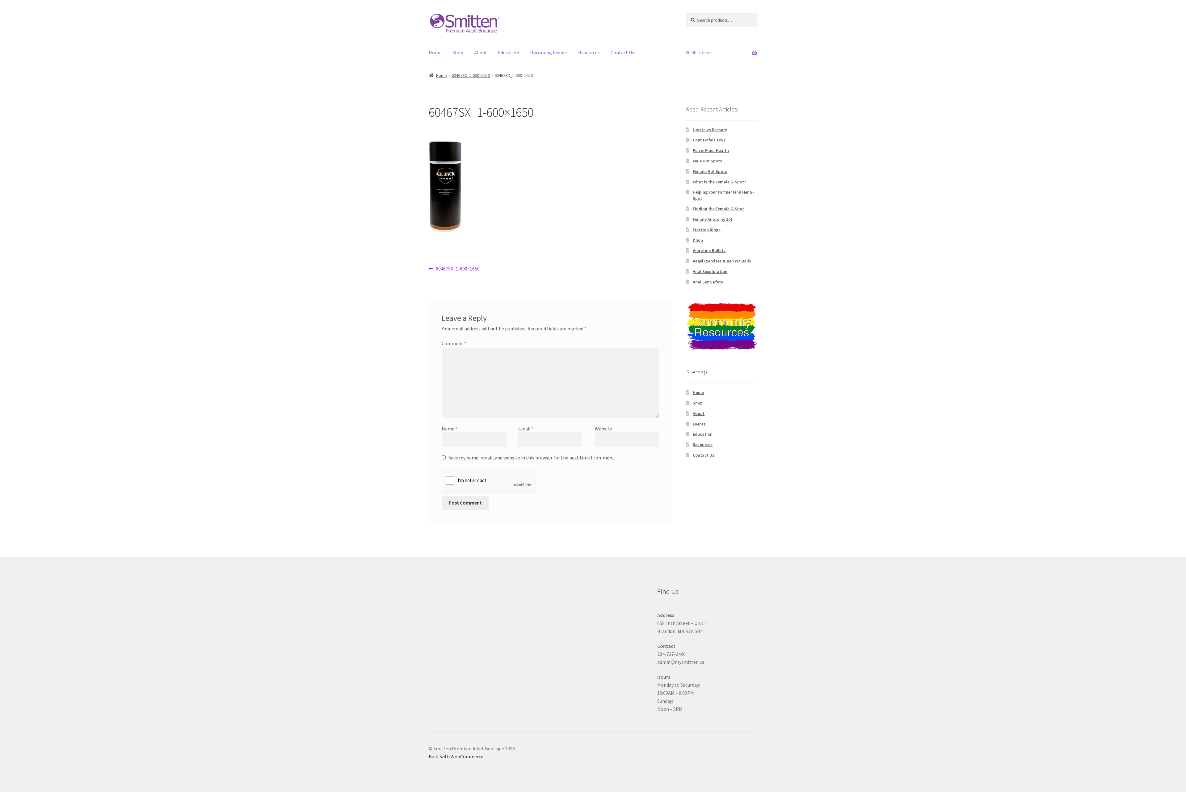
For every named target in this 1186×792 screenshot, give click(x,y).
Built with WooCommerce (456, 756)
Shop (457, 52)
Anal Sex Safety (708, 282)
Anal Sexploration (710, 271)
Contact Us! (623, 52)
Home (435, 52)
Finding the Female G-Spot (718, 209)
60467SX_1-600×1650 (471, 75)
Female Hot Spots (710, 171)
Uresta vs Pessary (710, 129)
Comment (454, 343)
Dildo (698, 240)
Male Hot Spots (707, 161)
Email (526, 428)
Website (603, 428)
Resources (589, 52)
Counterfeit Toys (709, 140)
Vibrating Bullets (709, 250)
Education (508, 52)
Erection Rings (707, 230)
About (480, 52)
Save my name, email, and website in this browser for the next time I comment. (531, 458)
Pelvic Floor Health (711, 150)
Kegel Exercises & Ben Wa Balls (722, 261)
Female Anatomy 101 (713, 219)
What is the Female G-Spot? (719, 182)
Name (449, 428)
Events (699, 424)
